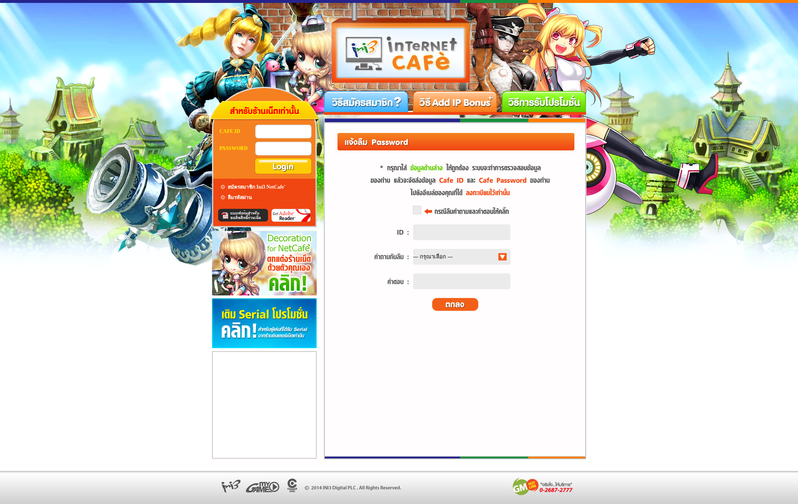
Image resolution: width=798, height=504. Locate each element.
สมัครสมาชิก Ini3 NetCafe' (256, 187)
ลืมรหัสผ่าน (240, 197)
